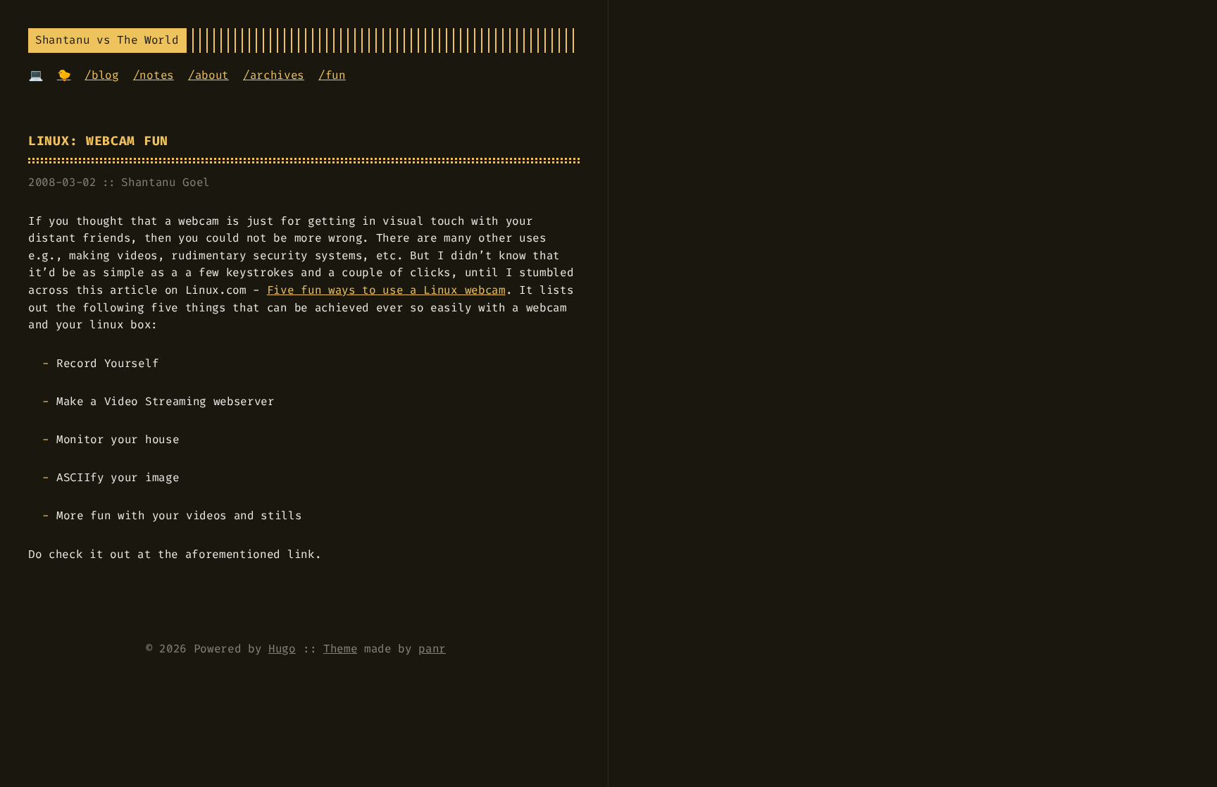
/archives (273, 75)
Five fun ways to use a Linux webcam (386, 290)
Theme (340, 648)
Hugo (282, 648)
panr (432, 648)
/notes (153, 75)
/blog (101, 75)
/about (208, 75)
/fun (332, 75)
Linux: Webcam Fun (98, 141)
